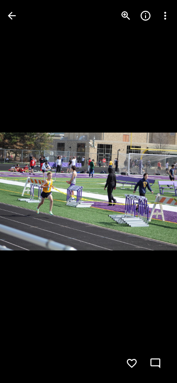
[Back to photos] (12, 15)
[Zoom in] (126, 16)
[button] (27, 191)
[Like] (132, 363)
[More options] (165, 16)
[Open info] (145, 16)
